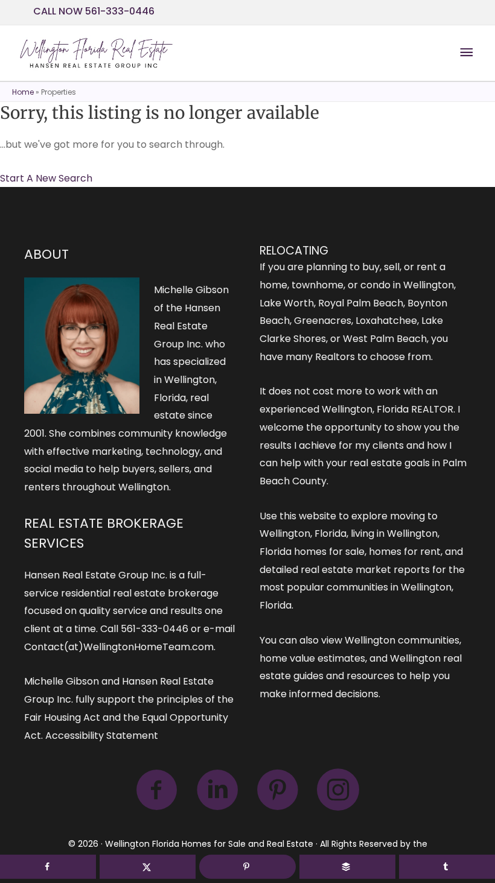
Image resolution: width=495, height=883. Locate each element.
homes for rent (405, 552)
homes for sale (329, 552)
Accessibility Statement (101, 735)
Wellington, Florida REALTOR (387, 409)
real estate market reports (365, 570)
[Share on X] (148, 867)
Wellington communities (402, 640)
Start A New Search (46, 178)
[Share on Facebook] (48, 867)
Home (23, 92)
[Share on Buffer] (347, 867)
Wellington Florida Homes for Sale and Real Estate (209, 844)
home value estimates (312, 658)
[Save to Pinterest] (247, 867)
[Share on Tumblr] (447, 867)
